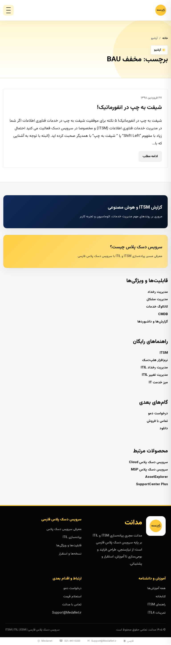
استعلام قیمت (72, 596)
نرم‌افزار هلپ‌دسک (155, 360)
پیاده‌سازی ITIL (72, 537)
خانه (165, 38)
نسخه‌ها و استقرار (70, 553)
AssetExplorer (156, 477)
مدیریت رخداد (158, 292)
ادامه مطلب (150, 156)
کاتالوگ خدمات (157, 306)
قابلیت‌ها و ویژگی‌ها (68, 545)
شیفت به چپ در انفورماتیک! (129, 107)
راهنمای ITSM (157, 604)
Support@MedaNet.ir (66, 612)
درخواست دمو (158, 413)
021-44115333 (69, 641)
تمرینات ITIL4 (157, 612)
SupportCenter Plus (152, 484)
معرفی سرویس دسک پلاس (64, 529)
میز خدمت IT (158, 382)
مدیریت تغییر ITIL (155, 375)
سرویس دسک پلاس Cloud (148, 462)
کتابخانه (161, 596)
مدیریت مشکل (157, 299)
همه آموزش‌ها (156, 588)
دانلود (164, 428)
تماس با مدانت (71, 604)
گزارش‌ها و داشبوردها (152, 321)
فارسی (128, 641)
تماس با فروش (157, 421)
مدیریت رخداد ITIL (154, 367)
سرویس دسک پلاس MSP (149, 469)
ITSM (164, 352)
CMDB (163, 314)
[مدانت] (149, 10)
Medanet (44, 641)
